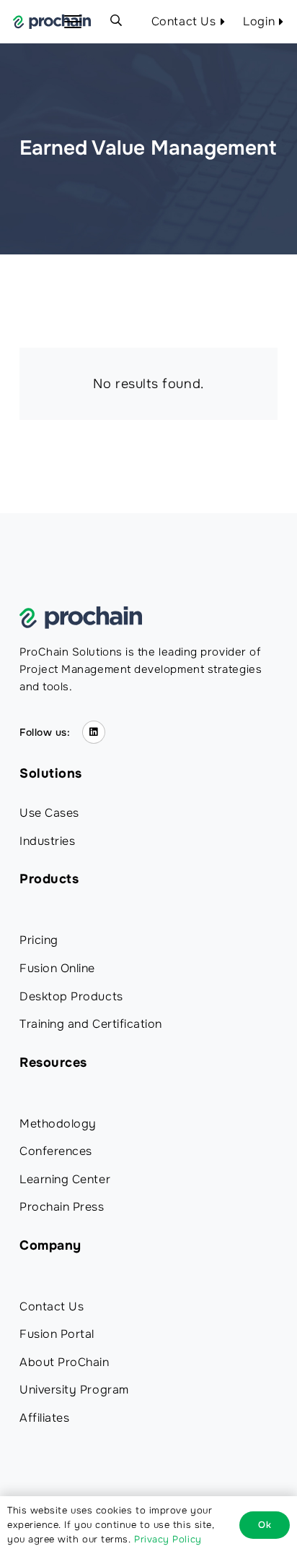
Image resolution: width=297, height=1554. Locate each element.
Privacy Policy (168, 1539)
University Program (74, 1389)
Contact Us (51, 1306)
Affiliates (44, 1417)
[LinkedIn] (94, 732)
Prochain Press (62, 1206)
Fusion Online (57, 968)
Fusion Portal (56, 1333)
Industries (47, 841)
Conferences (55, 1151)
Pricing (38, 940)
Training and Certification (90, 1023)
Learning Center (64, 1179)
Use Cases (49, 812)
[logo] (52, 21)
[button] (73, 21)
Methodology (58, 1123)
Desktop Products (71, 996)
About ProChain (64, 1362)
